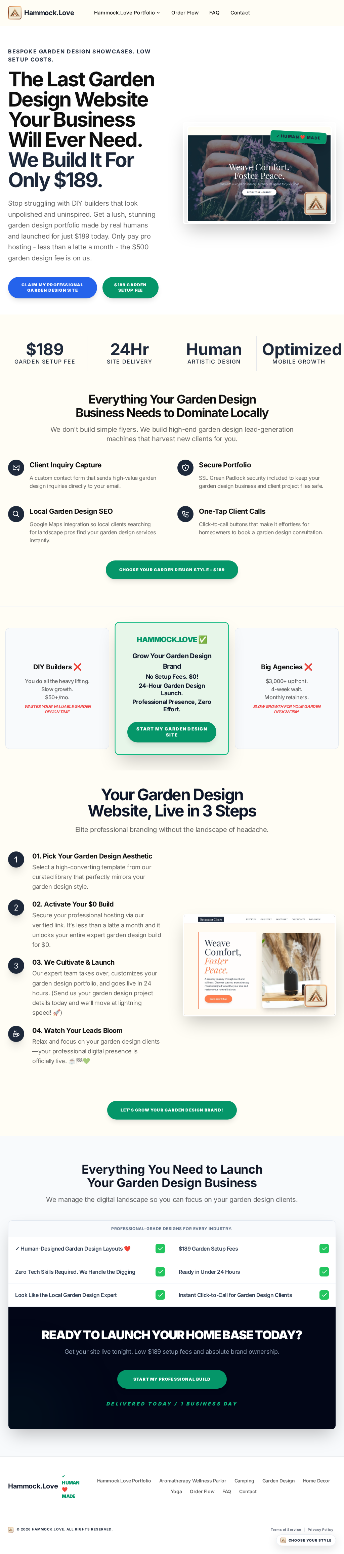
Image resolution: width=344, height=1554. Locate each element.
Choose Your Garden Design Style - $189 (172, 569)
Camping (244, 1480)
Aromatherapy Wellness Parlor (192, 1480)
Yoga (176, 1491)
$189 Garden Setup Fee (130, 287)
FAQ (214, 12)
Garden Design (278, 1480)
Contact (240, 12)
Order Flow (185, 12)
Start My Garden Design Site (172, 732)
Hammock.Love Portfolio (124, 12)
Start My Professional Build (172, 1379)
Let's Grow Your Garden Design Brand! (172, 1109)
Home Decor (316, 1480)
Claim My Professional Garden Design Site (52, 287)
